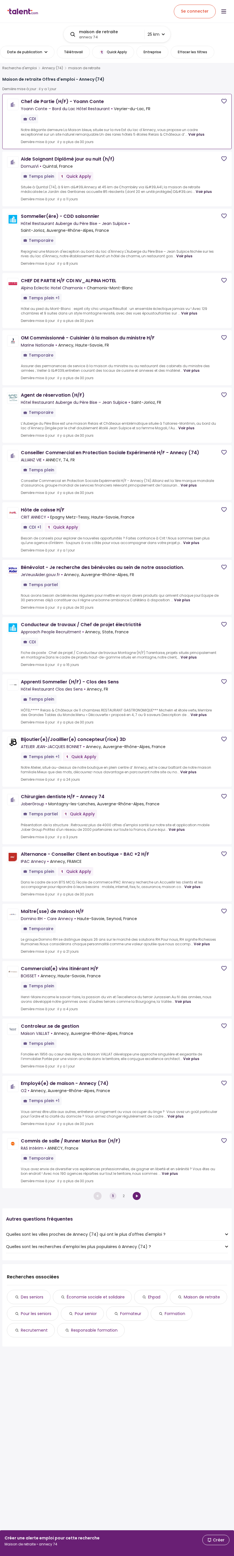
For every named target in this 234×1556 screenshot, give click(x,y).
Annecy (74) (52, 68)
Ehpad (154, 1297)
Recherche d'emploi (19, 68)
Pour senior (86, 1313)
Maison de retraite (202, 1297)
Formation (175, 1313)
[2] (137, 1196)
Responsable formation (94, 1330)
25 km (154, 34)
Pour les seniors (36, 1313)
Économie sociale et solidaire (96, 1297)
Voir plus (196, 134)
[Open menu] (223, 11)
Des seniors (32, 1297)
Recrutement (34, 1330)
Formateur (130, 1313)
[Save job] (224, 101)
